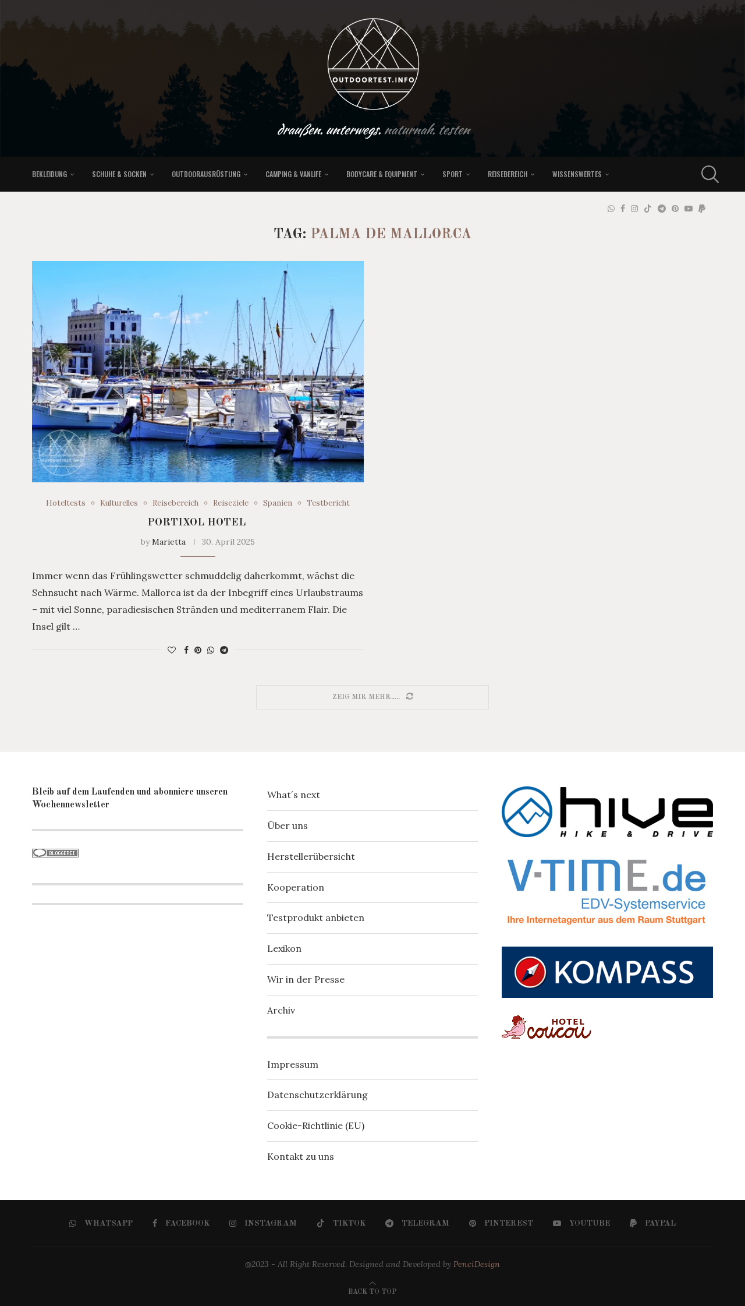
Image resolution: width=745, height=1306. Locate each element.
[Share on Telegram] (224, 650)
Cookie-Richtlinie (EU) (315, 1125)
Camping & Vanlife (293, 174)
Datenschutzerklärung (317, 1094)
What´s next (293, 794)
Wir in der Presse (306, 979)
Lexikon (284, 948)
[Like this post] (172, 650)
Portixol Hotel (198, 522)
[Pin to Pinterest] (197, 650)
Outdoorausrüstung (206, 174)
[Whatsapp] (611, 208)
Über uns (287, 825)
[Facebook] (622, 208)
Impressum (292, 1064)
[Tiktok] (648, 208)
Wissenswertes (577, 174)
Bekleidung (49, 174)
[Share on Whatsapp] (210, 650)
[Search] (707, 174)
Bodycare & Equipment (381, 174)
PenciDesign (476, 1264)
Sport (452, 174)
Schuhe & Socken (119, 174)
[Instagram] (634, 208)
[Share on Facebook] (186, 650)
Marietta (169, 541)
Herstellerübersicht (311, 856)
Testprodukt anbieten (315, 917)
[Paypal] (701, 208)
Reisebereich (507, 174)
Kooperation (295, 887)
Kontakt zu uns (300, 1156)
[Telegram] (662, 208)
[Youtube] (688, 208)
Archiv (281, 1010)
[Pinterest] (675, 208)
